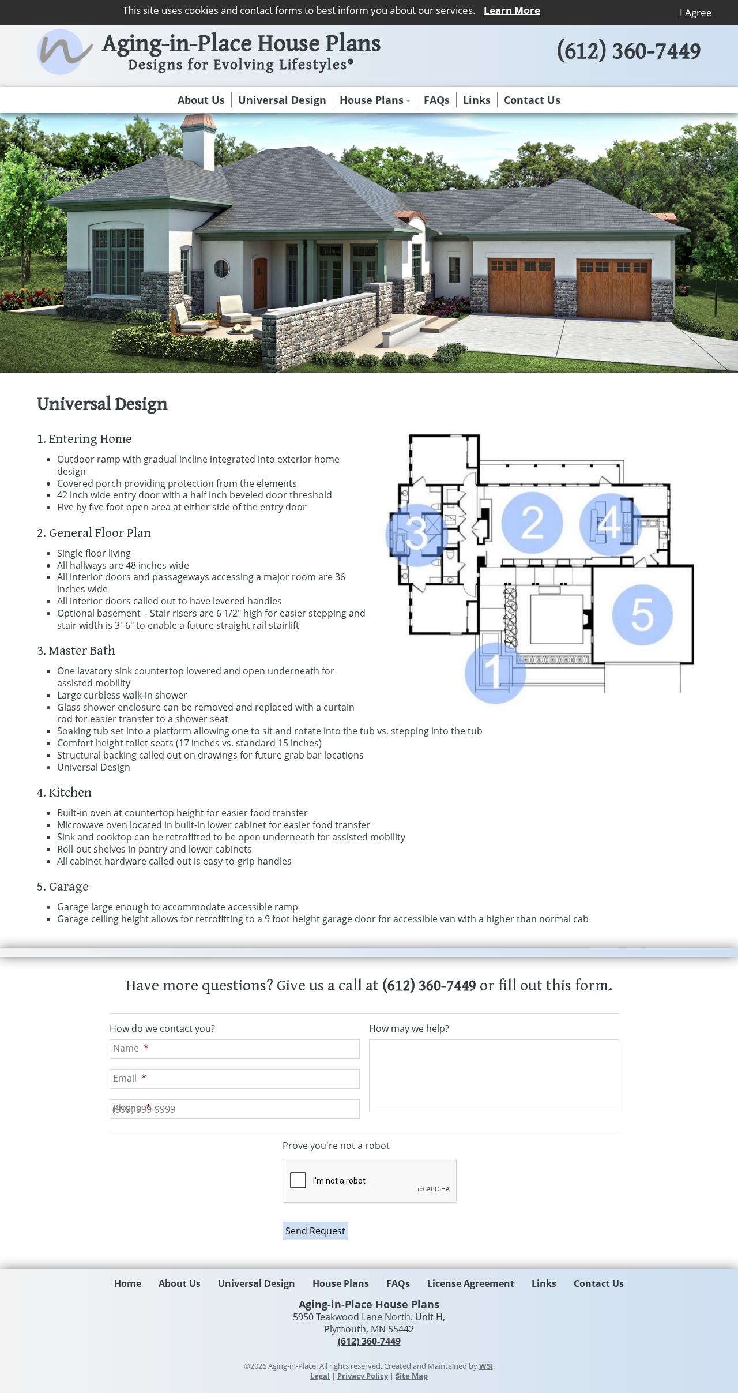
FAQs (437, 100)
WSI (486, 1366)
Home (127, 1283)
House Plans (372, 100)
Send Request (315, 1231)
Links (477, 100)
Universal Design (282, 100)
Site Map (412, 1376)
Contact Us (532, 100)
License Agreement (470, 1283)
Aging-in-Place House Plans (241, 52)
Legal (320, 1376)
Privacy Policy (362, 1376)
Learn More (512, 10)
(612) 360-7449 (629, 51)
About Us (201, 100)
